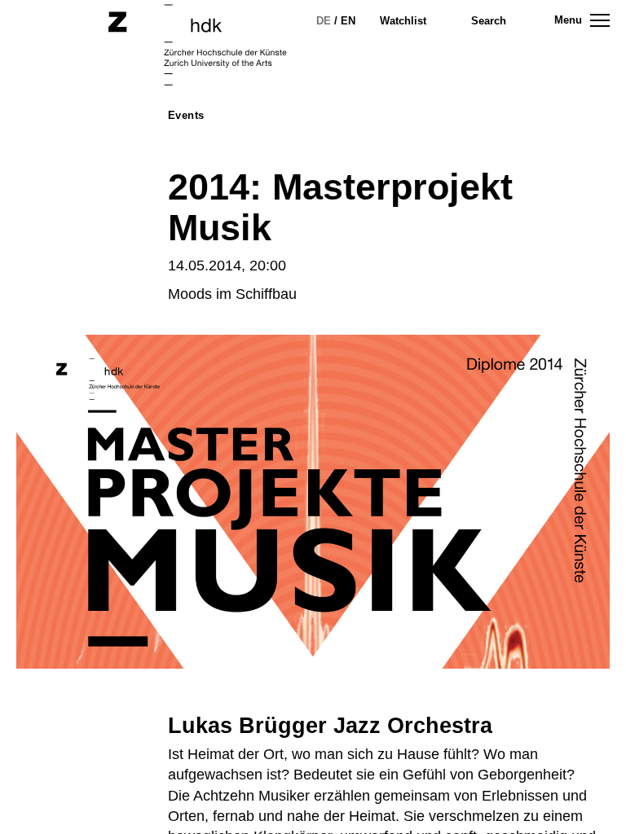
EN (348, 21)
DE (323, 21)
